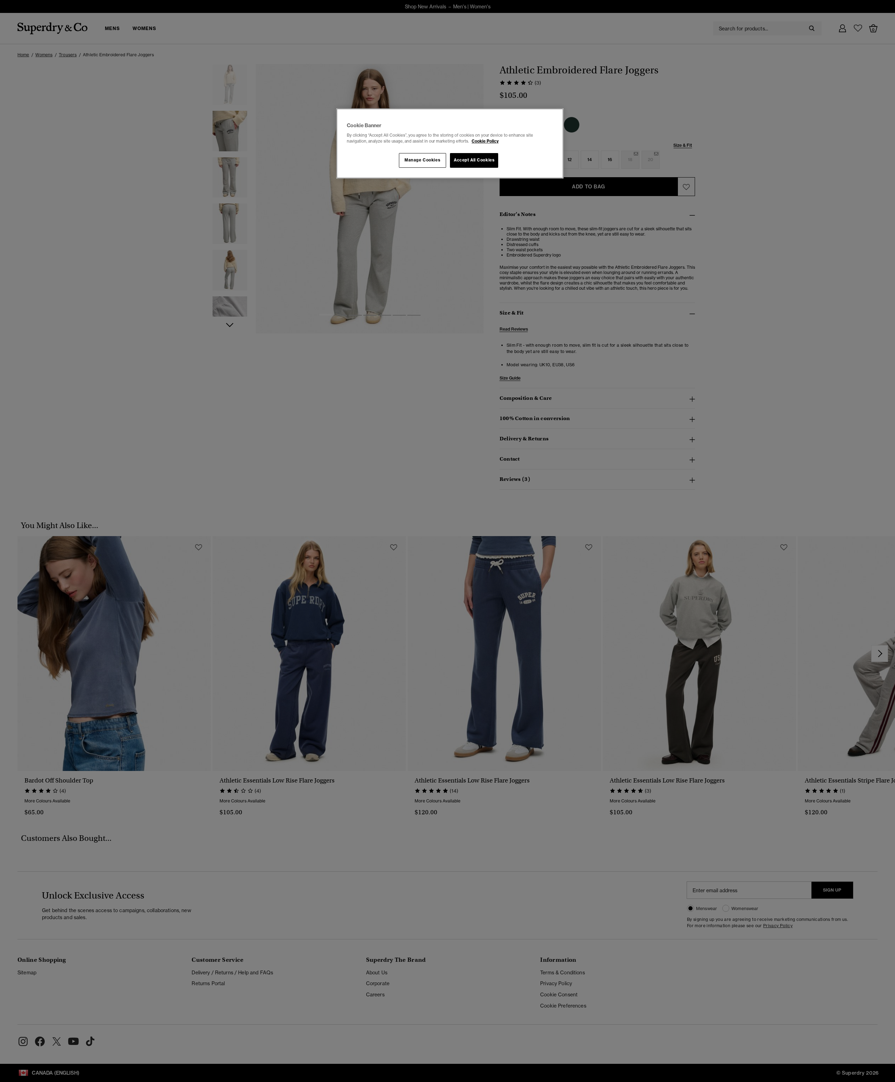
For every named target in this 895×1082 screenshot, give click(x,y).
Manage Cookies (422, 160)
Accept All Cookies (474, 160)
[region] (450, 143)
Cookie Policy (485, 141)
